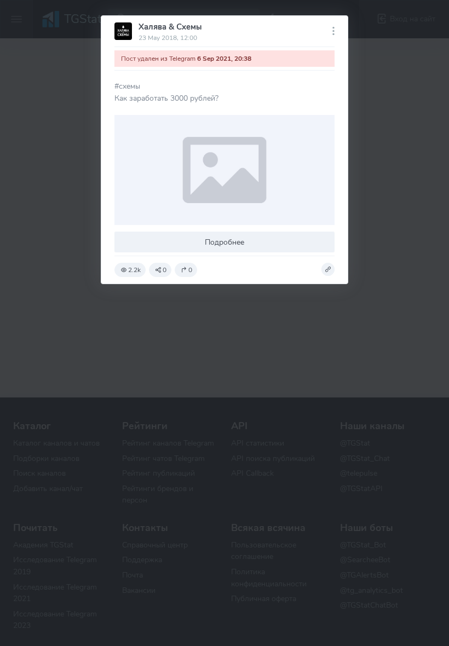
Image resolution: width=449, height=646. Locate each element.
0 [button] (164, 270)
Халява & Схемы (170, 26)
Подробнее (224, 242)
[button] (328, 269)
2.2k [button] (134, 270)
